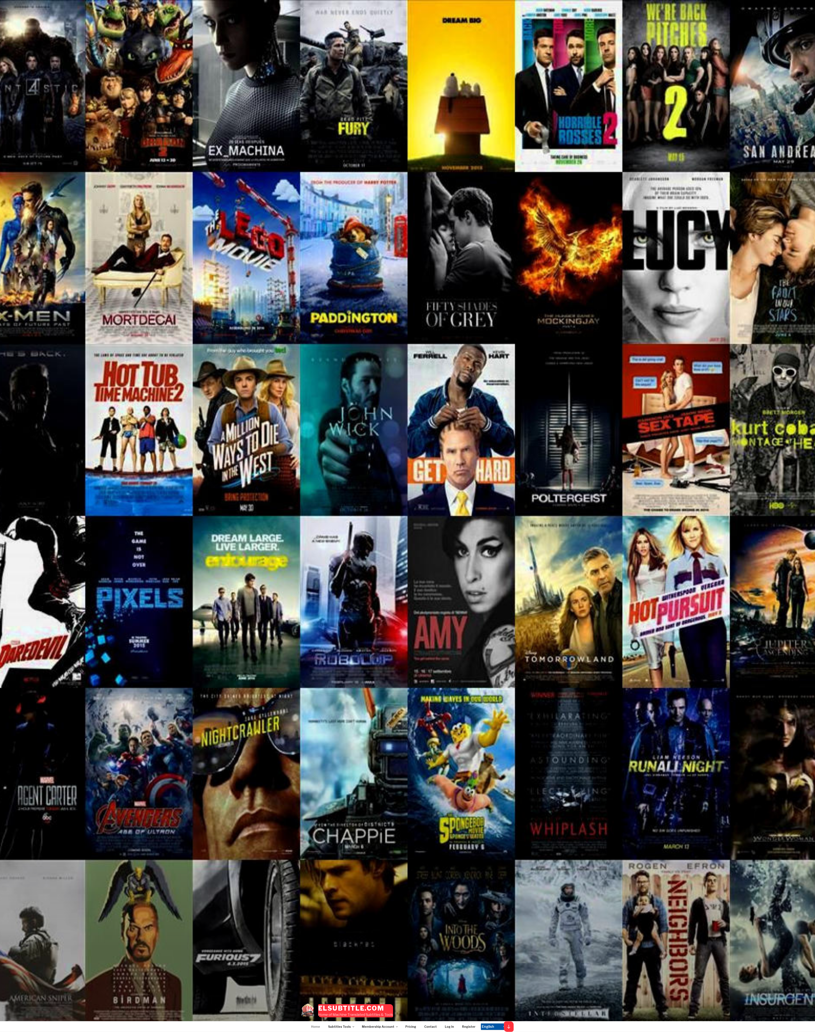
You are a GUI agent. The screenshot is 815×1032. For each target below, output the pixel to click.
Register (468, 1026)
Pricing (410, 1026)
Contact (430, 1026)
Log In (449, 1026)
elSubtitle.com (351, 1008)
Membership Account (378, 1026)
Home (315, 1026)
